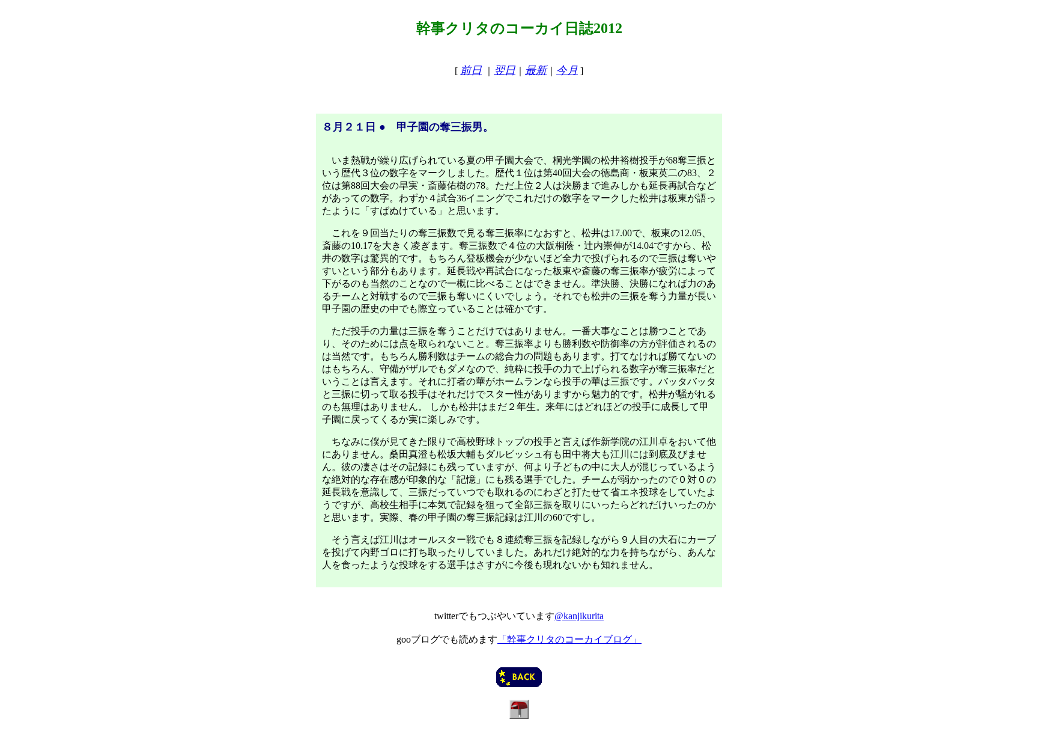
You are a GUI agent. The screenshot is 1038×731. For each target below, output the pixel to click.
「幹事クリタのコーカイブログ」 (569, 639)
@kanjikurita (579, 616)
